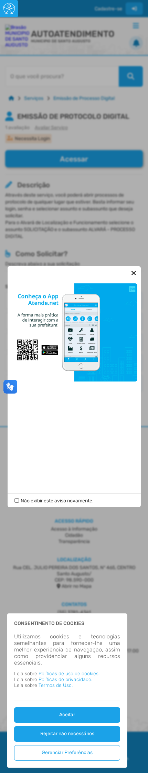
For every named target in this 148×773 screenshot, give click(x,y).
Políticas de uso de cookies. (69, 674)
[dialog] (67, 690)
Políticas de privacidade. (65, 679)
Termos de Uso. (56, 685)
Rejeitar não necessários (67, 734)
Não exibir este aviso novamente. (57, 501)
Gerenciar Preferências (67, 752)
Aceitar (67, 715)
